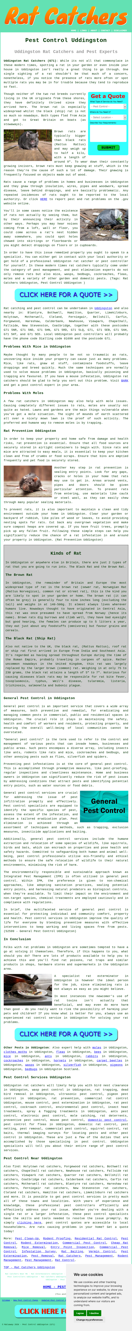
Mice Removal (33, 1247)
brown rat (49, 107)
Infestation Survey (39, 1251)
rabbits (92, 1056)
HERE (43, 199)
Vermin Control (102, 1251)
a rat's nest (52, 232)
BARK (124, 380)
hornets (60, 1060)
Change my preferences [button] (89, 1319)
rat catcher (84, 261)
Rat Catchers (69, 1255)
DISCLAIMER (120, 30)
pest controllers (89, 334)
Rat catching (14, 308)
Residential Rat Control (96, 1238)
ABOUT (94, 30)
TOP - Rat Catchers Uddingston (29, 1267)
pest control (109, 909)
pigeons (116, 1065)
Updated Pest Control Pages (56, 1300)
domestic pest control (107, 1120)
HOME (73, 30)
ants (48, 1056)
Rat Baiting (72, 1251)
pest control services (37, 792)
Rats (7, 182)
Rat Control (65, 1260)
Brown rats (64, 131)
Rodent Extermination (39, 1243)
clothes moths (15, 1052)
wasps (29, 1065)
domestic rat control (98, 1124)
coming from (14, 228)
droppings (42, 245)
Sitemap (6, 1300)
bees (97, 1052)
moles (96, 1047)
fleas (60, 1052)
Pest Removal (42, 1255)
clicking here (29, 1222)
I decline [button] (94, 1313)
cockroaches (13, 1060)
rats (13, 215)
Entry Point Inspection (72, 1247)
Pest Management (99, 1255)
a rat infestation (85, 535)
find (16, 1166)
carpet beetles (109, 1060)
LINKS (83, 30)
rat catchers (79, 265)
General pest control (23, 739)
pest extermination (68, 1102)
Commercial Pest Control (84, 1243)
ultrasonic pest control (81, 1094)
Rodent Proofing (57, 1238)
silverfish (72, 1065)
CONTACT (105, 30)
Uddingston (30, 69)
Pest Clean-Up (27, 1238)
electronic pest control (43, 1115)
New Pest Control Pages (25, 1300)
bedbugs (31, 1069)
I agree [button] (80, 1313)
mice (7, 1056)
